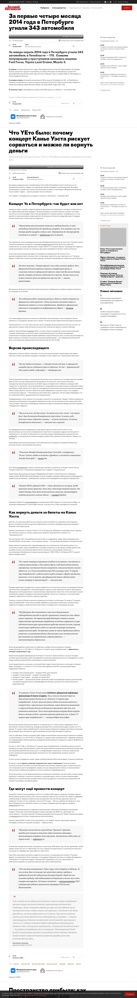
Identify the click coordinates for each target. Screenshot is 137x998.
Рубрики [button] (45, 8)
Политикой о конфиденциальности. (34, 995)
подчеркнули (45, 234)
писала (41, 458)
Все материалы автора (33, 46)
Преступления (25, 110)
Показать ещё (105, 90)
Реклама (86, 8)
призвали (69, 308)
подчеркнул (37, 839)
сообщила (13, 436)
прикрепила (22, 467)
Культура (62, 964)
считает (55, 495)
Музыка (78, 964)
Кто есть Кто (97, 8)
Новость (16, 110)
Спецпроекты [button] (59, 8)
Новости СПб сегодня (38, 964)
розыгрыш (47, 244)
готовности (14, 816)
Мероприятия (75, 8)
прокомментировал (67, 881)
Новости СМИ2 (14, 123)
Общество (71, 964)
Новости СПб (36, 110)
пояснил (30, 331)
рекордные (13, 805)
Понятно (129, 994)
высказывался (31, 502)
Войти (126, 8)
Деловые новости (52, 964)
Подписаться (83, 2)
